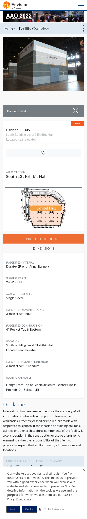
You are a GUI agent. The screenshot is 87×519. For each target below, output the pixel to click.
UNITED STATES (16, 461)
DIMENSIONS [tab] (43, 248)
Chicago (56, 461)
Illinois (38, 461)
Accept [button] (13, 509)
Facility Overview (34, 28)
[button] (51, 509)
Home (9, 28)
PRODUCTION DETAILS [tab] (43, 239)
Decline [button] (29, 509)
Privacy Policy (24, 499)
